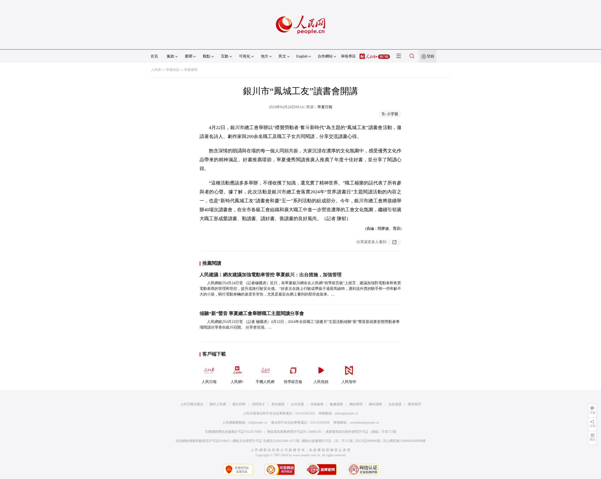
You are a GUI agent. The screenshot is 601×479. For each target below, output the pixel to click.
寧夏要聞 (190, 70)
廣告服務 (278, 404)
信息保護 (394, 404)
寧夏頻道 (172, 70)
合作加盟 (297, 404)
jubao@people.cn (346, 413)
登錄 (430, 56)
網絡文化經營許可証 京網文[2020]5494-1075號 (265, 441)
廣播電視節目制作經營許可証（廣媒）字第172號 (361, 431)
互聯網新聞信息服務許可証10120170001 (233, 431)
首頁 (154, 56)
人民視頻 (320, 382)
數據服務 (336, 404)
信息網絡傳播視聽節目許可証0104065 (203, 441)
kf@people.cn (258, 422)
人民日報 (209, 382)
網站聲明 (355, 404)
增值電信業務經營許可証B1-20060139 (294, 431)
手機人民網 (265, 382)
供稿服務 (317, 404)
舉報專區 (348, 56)
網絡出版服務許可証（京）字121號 (327, 441)
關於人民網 (218, 404)
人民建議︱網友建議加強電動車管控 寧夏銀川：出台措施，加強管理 (271, 274)
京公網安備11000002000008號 (404, 441)
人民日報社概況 (191, 404)
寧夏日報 (324, 107)
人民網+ (237, 382)
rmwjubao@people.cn (364, 422)
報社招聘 (239, 404)
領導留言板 (293, 382)
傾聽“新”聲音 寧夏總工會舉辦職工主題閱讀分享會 (252, 313)
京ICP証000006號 (367, 441)
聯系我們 (414, 404)
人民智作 (348, 382)
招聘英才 (258, 404)
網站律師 (375, 404)
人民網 (156, 70)
